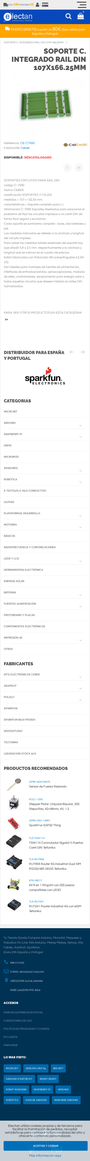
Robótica (10, 479)
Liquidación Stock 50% (20, 753)
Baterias (10, 592)
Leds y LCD (11, 558)
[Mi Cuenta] (38, 5)
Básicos (9, 536)
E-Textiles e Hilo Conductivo (25, 490)
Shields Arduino (36, 1100)
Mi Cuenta (11, 1037)
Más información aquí (45, 1155)
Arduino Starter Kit (19, 1079)
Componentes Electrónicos (24, 626)
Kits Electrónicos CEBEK (22, 674)
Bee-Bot (58, 1068)
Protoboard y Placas (19, 615)
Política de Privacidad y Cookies (26, 1029)
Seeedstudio (13, 731)
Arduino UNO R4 (36, 1068)
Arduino (10, 423)
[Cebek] (76, 149)
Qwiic (8, 445)
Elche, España (34, 981)
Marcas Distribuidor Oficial (23, 1012)
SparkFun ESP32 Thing (45, 825)
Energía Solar (14, 581)
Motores (10, 524)
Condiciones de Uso (18, 1020)
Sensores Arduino (66, 1100)
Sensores (11, 468)
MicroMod (11, 456)
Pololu (9, 697)
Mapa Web (10, 1045)
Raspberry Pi (13, 434)
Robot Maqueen (16, 1089)
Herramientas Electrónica (23, 569)
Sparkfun (11, 708)
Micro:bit (10, 411)
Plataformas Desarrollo (22, 513)
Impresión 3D (13, 637)
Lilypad (9, 502)
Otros (8, 649)
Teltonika (11, 742)
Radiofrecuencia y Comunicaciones (30, 547)
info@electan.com (32, 972)
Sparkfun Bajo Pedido (19, 719)
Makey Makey (48, 1079)
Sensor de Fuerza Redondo (47, 786)
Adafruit (10, 685)
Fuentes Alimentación (20, 603)
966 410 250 (17, 963)
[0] (80, 16)
